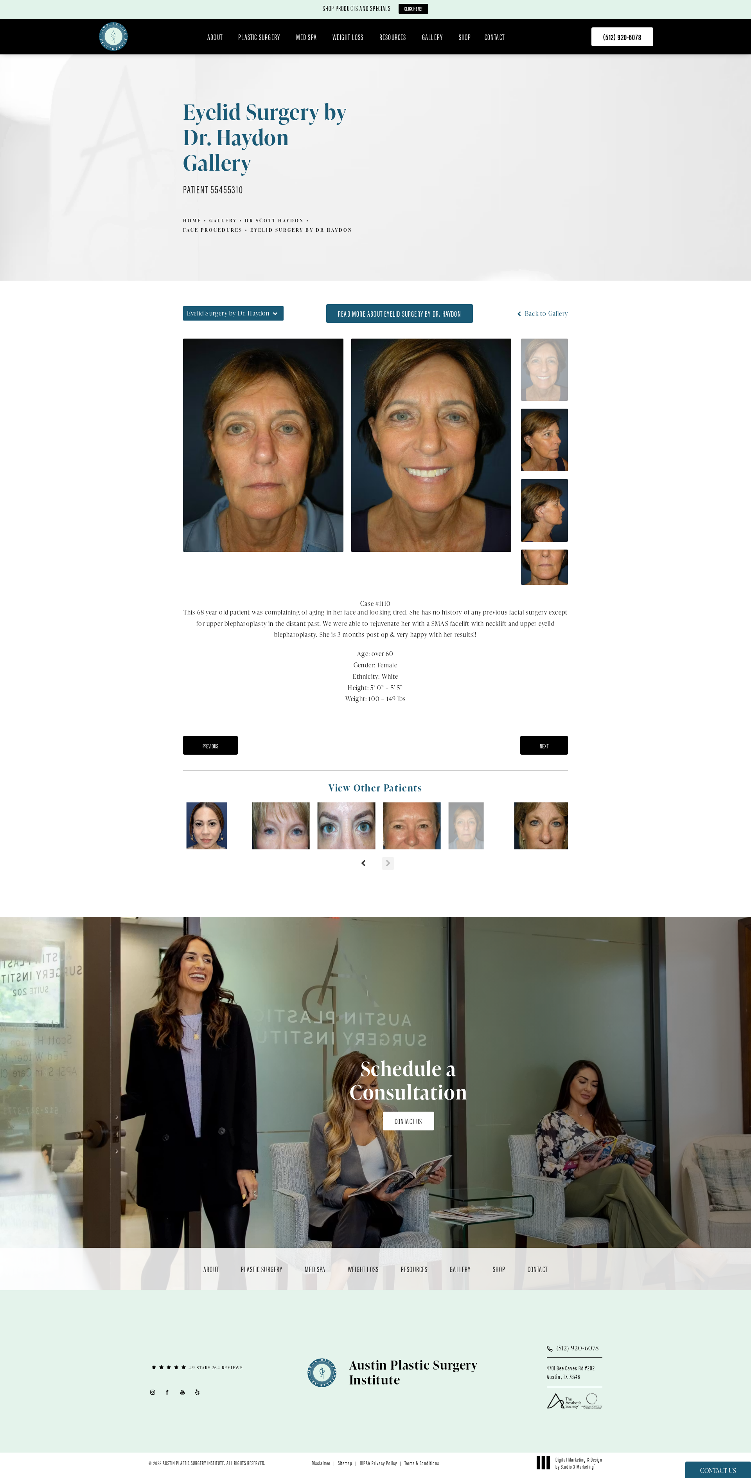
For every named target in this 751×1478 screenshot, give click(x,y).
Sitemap (345, 1463)
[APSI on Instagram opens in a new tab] (152, 1392)
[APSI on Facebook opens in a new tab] (167, 1392)
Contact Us (408, 1121)
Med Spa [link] (306, 36)
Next (544, 745)
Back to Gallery (545, 313)
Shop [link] (465, 36)
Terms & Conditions (421, 1463)
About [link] (215, 36)
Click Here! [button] (413, 8)
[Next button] (388, 863)
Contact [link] (495, 36)
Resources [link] (392, 36)
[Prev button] (363, 863)
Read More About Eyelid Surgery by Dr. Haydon (399, 313)
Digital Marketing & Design (578, 1463)
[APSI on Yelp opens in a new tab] (198, 1392)
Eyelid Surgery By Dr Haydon (301, 230)
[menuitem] (216, 36)
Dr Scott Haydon (274, 220)
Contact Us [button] (718, 1470)
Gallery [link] (432, 36)
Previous (210, 745)
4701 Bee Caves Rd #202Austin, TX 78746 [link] (571, 1372)
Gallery (223, 220)
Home (192, 220)
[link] (622, 36)
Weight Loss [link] (347, 36)
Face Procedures (213, 230)
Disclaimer (321, 1463)
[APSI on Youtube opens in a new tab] (182, 1392)
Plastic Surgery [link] (259, 36)
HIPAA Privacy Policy (378, 1463)
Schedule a (408, 1080)
